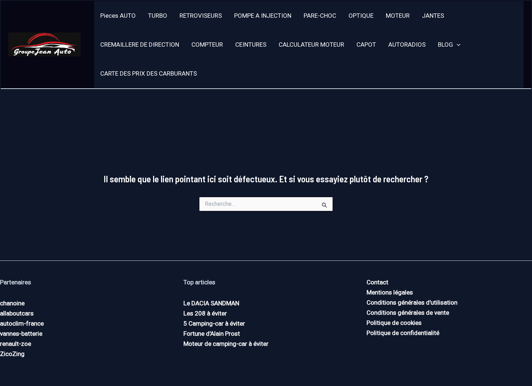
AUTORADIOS (407, 44)
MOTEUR (398, 15)
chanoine (12, 303)
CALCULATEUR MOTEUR (311, 44)
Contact (377, 282)
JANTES (433, 15)
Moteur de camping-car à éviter (226, 343)
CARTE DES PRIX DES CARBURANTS (148, 73)
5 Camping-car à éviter (214, 323)
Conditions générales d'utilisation (412, 302)
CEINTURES (250, 44)
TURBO (157, 15)
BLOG (445, 44)
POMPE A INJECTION (262, 15)
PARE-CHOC (320, 15)
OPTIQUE (361, 15)
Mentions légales (390, 292)
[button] (456, 44)
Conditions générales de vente (408, 312)
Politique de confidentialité (403, 332)
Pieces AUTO (118, 15)
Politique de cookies (394, 322)
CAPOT (366, 44)
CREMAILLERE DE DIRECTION (139, 44)
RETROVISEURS (201, 15)
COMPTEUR (207, 44)
